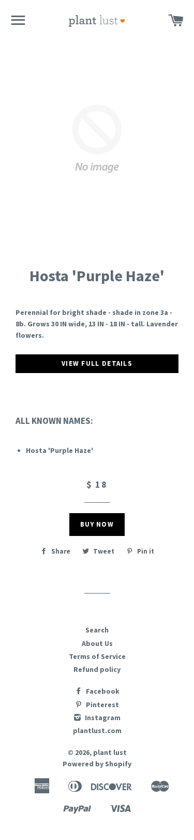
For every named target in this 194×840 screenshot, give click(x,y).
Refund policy (97, 669)
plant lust (110, 752)
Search (97, 630)
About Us (97, 643)
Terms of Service (97, 656)
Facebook (102, 691)
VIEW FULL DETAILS (97, 363)
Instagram (102, 717)
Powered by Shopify (97, 763)
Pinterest (101, 704)
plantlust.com (97, 730)
